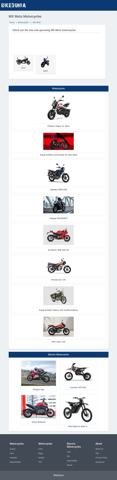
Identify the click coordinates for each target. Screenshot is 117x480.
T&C (97, 453)
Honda (41, 457)
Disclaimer (100, 462)
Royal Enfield (15, 462)
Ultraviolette (72, 460)
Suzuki (12, 449)
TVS (40, 462)
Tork (69, 452)
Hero (12, 453)
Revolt (69, 465)
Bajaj (40, 453)
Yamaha (13, 457)
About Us (99, 449)
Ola (68, 456)
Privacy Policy (101, 457)
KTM (40, 449)
